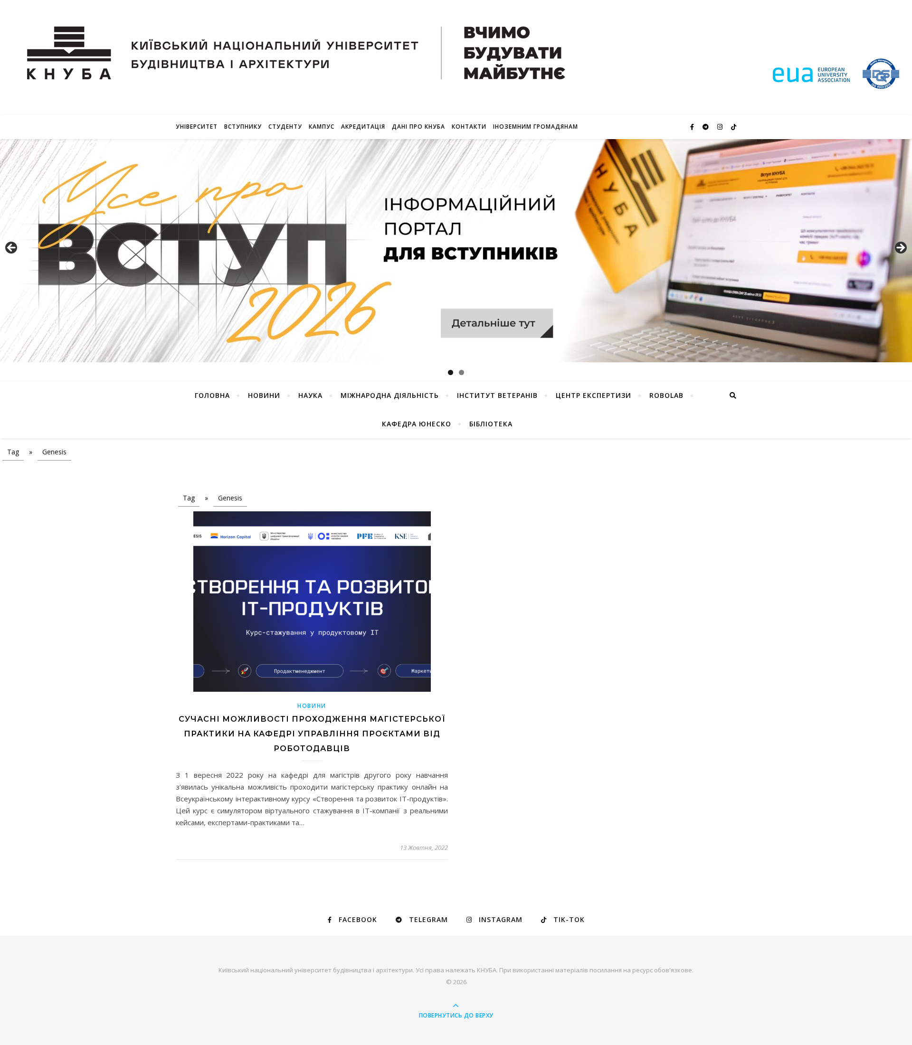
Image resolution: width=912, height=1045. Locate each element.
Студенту (285, 126)
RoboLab (666, 395)
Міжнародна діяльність (390, 395)
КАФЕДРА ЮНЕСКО (416, 423)
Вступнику (243, 126)
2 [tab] (461, 372)
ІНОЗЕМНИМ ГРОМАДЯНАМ (535, 126)
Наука (310, 395)
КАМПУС (321, 126)
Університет (197, 126)
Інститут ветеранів (497, 395)
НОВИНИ (264, 395)
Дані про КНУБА (418, 126)
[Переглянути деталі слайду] (456, 250)
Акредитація (363, 126)
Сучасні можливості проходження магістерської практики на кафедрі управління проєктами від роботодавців (312, 734)
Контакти (469, 126)
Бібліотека (491, 423)
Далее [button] (900, 248)
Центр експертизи (593, 395)
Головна (212, 395)
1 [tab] (450, 372)
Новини (311, 706)
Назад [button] (12, 248)
